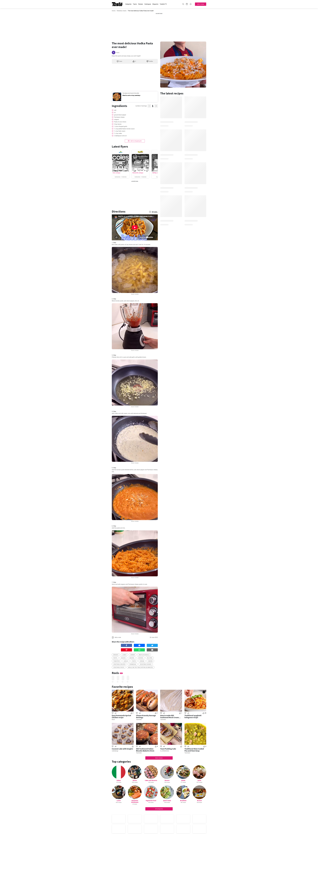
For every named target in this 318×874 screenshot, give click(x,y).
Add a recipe (200, 4)
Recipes (140, 4)
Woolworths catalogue (138, 172)
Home (113, 11)
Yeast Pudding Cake (168, 749)
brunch (115, 654)
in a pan (149, 658)
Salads (183, 780)
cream (142, 661)
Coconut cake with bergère (122, 749)
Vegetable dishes (145, 664)
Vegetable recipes (119, 664)
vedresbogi (115, 751)
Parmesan (132, 664)
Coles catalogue (116, 172)
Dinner (135, 780)
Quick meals (167, 800)
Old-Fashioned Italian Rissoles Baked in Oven (145, 750)
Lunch (119, 800)
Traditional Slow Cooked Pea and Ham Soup (194, 750)
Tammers (139, 719)
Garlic (199, 780)
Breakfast (183, 800)
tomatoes (116, 661)
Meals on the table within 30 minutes (140, 667)
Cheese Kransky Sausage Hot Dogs (146, 716)
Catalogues (147, 4)
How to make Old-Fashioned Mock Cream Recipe (169, 716)
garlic (126, 661)
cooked (140, 658)
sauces (123, 658)
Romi (117, 52)
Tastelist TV (163, 4)
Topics (135, 4)
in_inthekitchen (164, 751)
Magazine (155, 4)
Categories (128, 4)
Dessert (167, 780)
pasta (115, 658)
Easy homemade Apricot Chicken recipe (121, 716)
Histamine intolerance (134, 801)
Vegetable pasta (118, 667)
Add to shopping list (136, 141)
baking (132, 658)
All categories (159, 809)
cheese (150, 661)
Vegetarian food (151, 800)
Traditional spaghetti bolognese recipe (193, 716)
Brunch (199, 800)
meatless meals (144, 654)
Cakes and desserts (151, 780)
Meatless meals (121, 11)
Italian (119, 780)
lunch (124, 654)
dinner (132, 654)
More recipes (159, 758)
